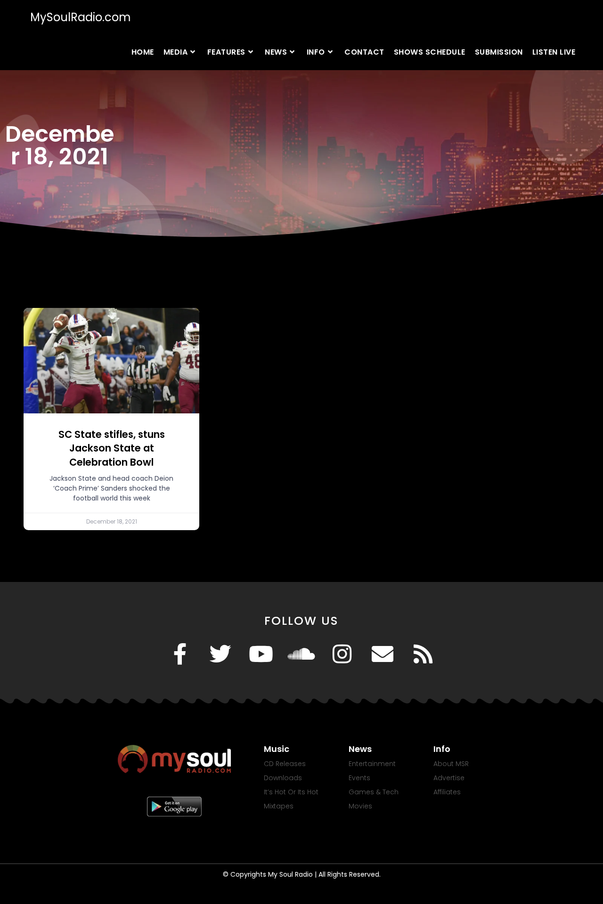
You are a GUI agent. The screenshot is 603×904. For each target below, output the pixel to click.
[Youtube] (261, 654)
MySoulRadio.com (80, 17)
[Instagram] (342, 654)
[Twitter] (220, 654)
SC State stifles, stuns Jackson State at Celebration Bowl (111, 448)
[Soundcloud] (301, 654)
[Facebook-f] (180, 654)
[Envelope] (382, 654)
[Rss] (423, 654)
